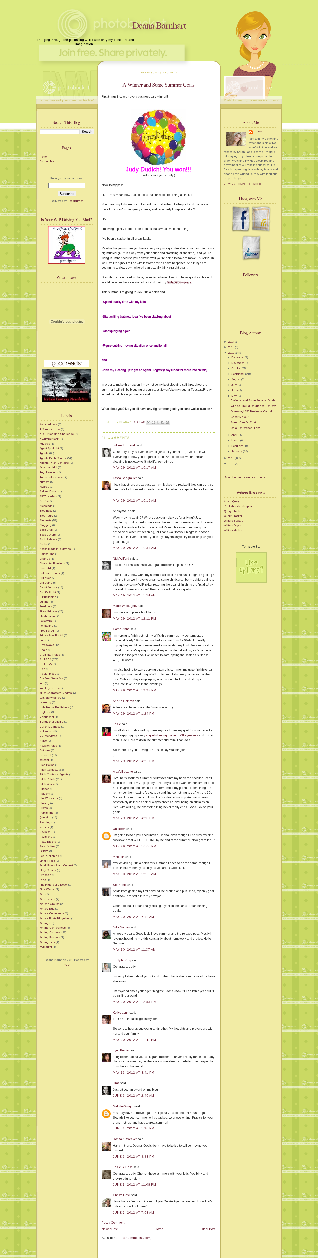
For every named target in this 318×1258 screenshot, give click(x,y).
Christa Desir (121, 1195)
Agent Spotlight (49, 448)
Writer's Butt (47, 899)
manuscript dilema (51, 721)
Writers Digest (233, 525)
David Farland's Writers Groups (244, 477)
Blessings (46, 505)
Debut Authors (48, 587)
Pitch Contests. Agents (54, 774)
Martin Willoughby (125, 606)
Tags (43, 879)
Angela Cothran (123, 701)
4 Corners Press (50, 429)
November (238, 362)
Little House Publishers (54, 707)
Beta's (44, 501)
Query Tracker (233, 515)
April (234, 434)
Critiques (45, 577)
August (236, 379)
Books (43, 544)
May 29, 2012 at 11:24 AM (134, 595)
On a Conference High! (245, 427)
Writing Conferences (53, 927)
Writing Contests (50, 932)
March (235, 440)
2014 (231, 341)
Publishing (47, 812)
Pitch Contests (49, 769)
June (234, 390)
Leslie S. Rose (123, 1167)
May (234, 395)
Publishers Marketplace (239, 506)
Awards (44, 486)
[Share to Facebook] (162, 422)
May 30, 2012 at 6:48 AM (133, 917)
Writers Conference (52, 913)
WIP (42, 894)
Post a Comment (113, 1222)
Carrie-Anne (121, 629)
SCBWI (44, 851)
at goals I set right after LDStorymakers (172, 735)
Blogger (67, 964)
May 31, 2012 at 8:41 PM (133, 1072)
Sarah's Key (47, 846)
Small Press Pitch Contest (56, 865)
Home (43, 156)
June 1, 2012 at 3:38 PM (133, 1156)
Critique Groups (50, 573)
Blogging (45, 525)
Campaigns (47, 553)
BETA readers (48, 496)
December (238, 357)
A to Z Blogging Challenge (57, 433)
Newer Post (109, 1229)
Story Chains (48, 870)
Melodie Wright (123, 1106)
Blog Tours (46, 515)
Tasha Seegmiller (125, 478)
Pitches (44, 788)
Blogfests (45, 520)
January (237, 451)
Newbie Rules (48, 745)
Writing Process (50, 937)
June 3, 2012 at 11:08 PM (134, 1184)
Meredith (119, 857)
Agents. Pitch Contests (54, 462)
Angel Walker (48, 472)
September (238, 373)
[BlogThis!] (153, 422)
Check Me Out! (240, 416)
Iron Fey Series (49, 688)
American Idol (48, 467)
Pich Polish (47, 764)
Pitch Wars (47, 784)
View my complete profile (243, 184)
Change (45, 558)
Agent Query (232, 501)
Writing (44, 923)
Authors (44, 481)
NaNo (43, 740)
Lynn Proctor (121, 1050)
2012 (231, 352)
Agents (44, 453)
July (234, 384)
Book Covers (48, 534)
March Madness (50, 726)
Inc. (42, 683)
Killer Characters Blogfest (56, 692)
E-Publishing (48, 597)
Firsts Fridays (48, 611)
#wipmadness (48, 424)
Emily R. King (122, 960)
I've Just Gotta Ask (51, 678)
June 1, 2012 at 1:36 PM (133, 1128)
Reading (45, 822)
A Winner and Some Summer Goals (158, 84)
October (236, 368)
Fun (42, 640)
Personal (45, 755)
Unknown (119, 829)
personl (44, 759)
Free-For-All (47, 630)
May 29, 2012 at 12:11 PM (134, 618)
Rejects (44, 827)
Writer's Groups (49, 903)
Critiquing (46, 582)
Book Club (46, 529)
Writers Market (233, 530)
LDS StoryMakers (50, 697)
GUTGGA (46, 663)
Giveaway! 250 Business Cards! (251, 411)
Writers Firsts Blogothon (55, 918)
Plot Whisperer (49, 798)
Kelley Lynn (121, 1012)
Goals (43, 649)
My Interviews (48, 735)
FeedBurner (75, 200)
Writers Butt (47, 908)
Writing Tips (47, 942)
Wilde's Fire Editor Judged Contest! (253, 405)
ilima (116, 1083)
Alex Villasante (123, 771)
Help (42, 668)
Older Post (208, 1229)
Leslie (117, 724)
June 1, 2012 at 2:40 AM (133, 1095)
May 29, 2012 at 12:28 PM (134, 690)
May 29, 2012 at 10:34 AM (134, 548)
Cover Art (45, 568)
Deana (258, 132)
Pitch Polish (47, 779)
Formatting (46, 625)
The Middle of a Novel (53, 884)
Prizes (44, 807)
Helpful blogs (48, 673)
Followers (46, 620)
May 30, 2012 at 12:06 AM (134, 874)
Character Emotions (52, 563)
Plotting (44, 803)
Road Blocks (48, 841)
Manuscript (47, 716)
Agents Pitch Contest (53, 458)
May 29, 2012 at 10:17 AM (134, 467)
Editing (44, 601)
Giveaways (47, 644)
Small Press (47, 860)
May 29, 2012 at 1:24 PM (133, 713)
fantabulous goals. (179, 282)
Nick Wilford (121, 558)
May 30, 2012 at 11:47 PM (134, 1040)
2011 (231, 458)
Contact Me (47, 161)
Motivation (46, 731)
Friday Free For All (51, 635)
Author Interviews (51, 477)
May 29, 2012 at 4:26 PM (133, 761)
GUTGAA (45, 659)
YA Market (46, 946)
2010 (231, 463)
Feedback (46, 606)
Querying (45, 817)
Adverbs (45, 443)
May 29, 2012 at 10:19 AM (134, 500)
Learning (45, 702)
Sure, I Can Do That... (244, 422)
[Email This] (148, 422)
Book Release (48, 539)
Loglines (45, 712)
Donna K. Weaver (125, 1139)
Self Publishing (49, 855)
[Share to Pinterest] (167, 422)
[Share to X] (158, 422)
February (237, 445)
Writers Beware (233, 520)
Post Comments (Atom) (136, 1238)
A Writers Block (49, 438)
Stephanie (120, 885)
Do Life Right (48, 592)
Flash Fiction (48, 616)
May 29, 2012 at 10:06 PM (134, 846)
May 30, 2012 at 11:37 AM (134, 949)
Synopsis (45, 874)
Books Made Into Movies (55, 548)
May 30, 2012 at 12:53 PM (134, 1002)
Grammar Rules (50, 654)
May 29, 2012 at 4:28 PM (133, 818)
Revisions (46, 836)
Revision (45, 831)
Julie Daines (121, 927)
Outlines (45, 750)
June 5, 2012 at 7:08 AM (133, 1212)
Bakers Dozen (49, 491)
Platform (45, 793)
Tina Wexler (47, 889)
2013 (231, 347)
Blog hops (46, 510)
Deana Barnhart (159, 25)
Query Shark (232, 511)
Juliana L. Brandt (124, 445)
